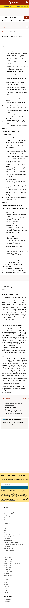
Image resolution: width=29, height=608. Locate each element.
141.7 (4, 272)
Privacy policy (8, 540)
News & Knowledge (9, 512)
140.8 (4, 262)
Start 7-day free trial (9, 427)
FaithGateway (7, 557)
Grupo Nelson (7, 565)
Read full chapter (6, 392)
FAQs (5, 531)
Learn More (20, 427)
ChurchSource (8, 561)
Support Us (7, 523)
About (5, 510)
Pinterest (6, 586)
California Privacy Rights (11, 542)
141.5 (4, 268)
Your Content (25, 27)
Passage (3, 27)
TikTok (5, 588)
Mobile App (7, 516)
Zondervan (7, 573)
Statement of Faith (9, 514)
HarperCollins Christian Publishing (13, 563)
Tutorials (6, 533)
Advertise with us (8, 536)
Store (5, 518)
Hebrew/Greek (17, 27)
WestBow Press (8, 571)
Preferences (7, 601)
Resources (9, 27)
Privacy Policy (18, 499)
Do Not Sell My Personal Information (14, 544)
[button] (27, 2)
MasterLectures (8, 575)
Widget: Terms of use (9, 550)
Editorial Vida (7, 567)
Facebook (6, 582)
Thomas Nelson (8, 569)
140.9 (4, 264)
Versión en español (9, 599)
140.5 (4, 261)
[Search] (26, 17)
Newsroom (7, 521)
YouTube (6, 592)
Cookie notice (7, 546)
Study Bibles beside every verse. (14, 6)
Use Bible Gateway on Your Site (12, 535)
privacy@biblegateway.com (8, 500)
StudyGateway (8, 559)
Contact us (7, 538)
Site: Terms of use (8, 548)
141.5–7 (18, 272)
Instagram (7, 584)
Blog (5, 520)
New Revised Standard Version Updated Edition (13, 404)
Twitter (6, 590)
